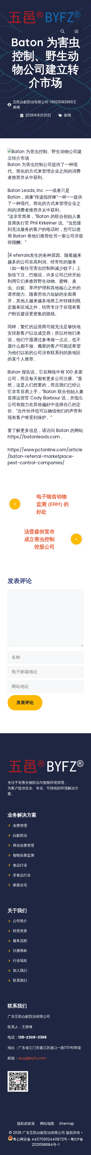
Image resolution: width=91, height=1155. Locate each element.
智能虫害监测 (23, 855)
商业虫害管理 (23, 845)
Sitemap (66, 1123)
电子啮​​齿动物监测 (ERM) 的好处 (52, 504)
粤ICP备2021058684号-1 (57, 1142)
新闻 (67, 115)
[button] (63, 31)
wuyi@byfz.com (32, 1058)
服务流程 (20, 940)
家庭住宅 (20, 885)
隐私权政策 (26, 1123)
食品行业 (20, 865)
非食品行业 (22, 875)
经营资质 (20, 930)
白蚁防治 (20, 835)
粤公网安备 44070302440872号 (40, 1139)
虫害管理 (20, 825)
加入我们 (20, 970)
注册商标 (20, 950)
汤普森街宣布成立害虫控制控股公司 (39, 539)
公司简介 (20, 920)
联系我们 (20, 980)
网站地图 (47, 1123)
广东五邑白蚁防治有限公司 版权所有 (51, 1132)
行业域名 (20, 960)
